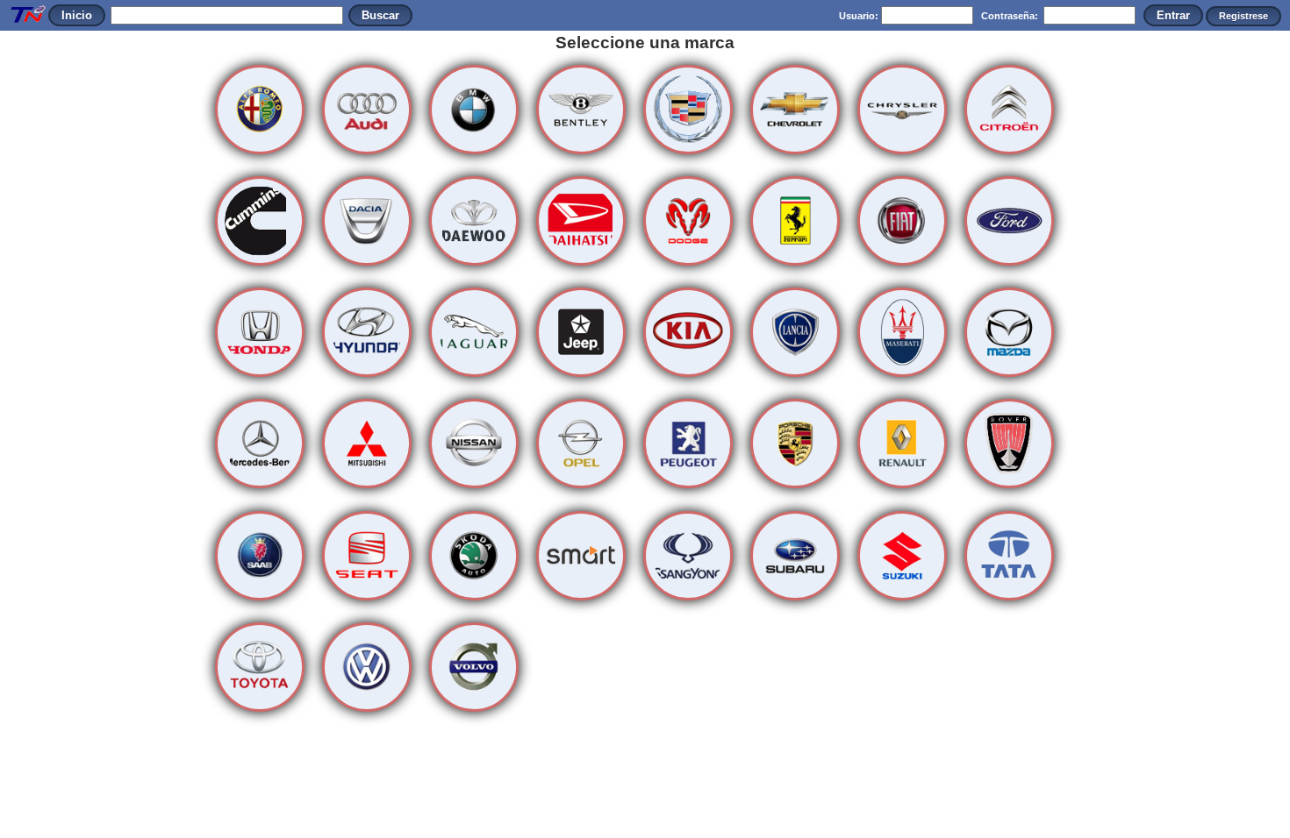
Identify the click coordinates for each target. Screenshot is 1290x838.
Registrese (1243, 16)
